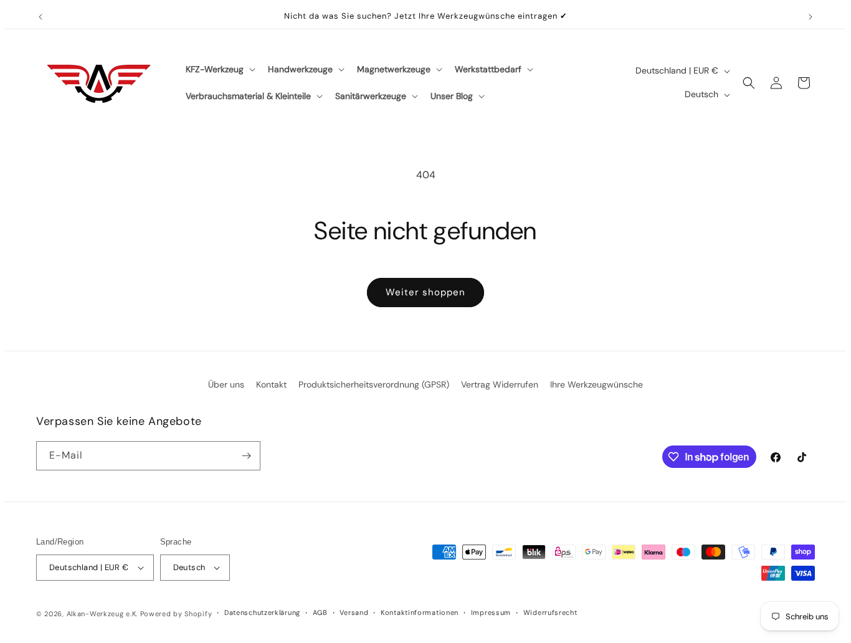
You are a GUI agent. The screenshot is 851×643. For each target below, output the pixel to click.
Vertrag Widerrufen (499, 384)
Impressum (491, 612)
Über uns (226, 384)
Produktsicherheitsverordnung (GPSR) (373, 384)
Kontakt (271, 384)
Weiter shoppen (425, 292)
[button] (219, 69)
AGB (320, 612)
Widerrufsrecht (550, 612)
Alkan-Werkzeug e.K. (103, 613)
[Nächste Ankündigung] (810, 17)
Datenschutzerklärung (262, 612)
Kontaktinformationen (420, 612)
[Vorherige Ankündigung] (40, 17)
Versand (354, 612)
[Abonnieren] (246, 455)
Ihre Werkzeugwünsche (596, 384)
